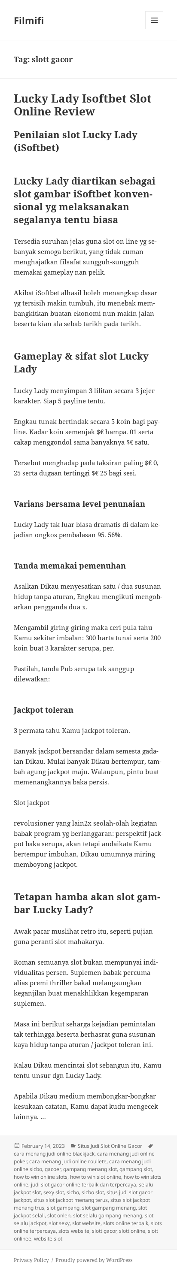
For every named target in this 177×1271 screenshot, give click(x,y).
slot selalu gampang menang (107, 1215)
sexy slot (53, 1192)
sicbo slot (93, 1192)
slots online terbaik (125, 1223)
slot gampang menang (109, 1207)
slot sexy (59, 1223)
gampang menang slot (90, 1169)
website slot (48, 1238)
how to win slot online (95, 1176)
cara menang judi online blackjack (54, 1153)
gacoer (53, 1169)
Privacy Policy (31, 1260)
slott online (132, 1231)
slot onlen (58, 1215)
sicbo (73, 1192)
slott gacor (104, 1231)
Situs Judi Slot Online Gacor (110, 1146)
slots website (73, 1231)
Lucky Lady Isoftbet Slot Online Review (83, 105)
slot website (86, 1223)
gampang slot (135, 1169)
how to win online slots (40, 1176)
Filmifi (29, 20)
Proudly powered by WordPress (93, 1260)
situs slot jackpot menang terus (71, 1200)
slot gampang (63, 1207)
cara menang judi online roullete (68, 1161)
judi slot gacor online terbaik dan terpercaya (83, 1184)
